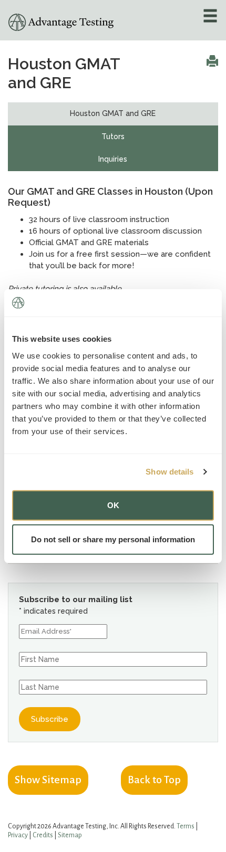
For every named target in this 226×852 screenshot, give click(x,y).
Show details (169, 471)
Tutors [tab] (113, 136)
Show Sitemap (48, 779)
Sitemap (70, 835)
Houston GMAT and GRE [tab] (113, 113)
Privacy (18, 835)
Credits (43, 835)
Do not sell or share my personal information (113, 539)
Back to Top (154, 779)
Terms (185, 826)
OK (113, 504)
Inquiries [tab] (112, 159)
